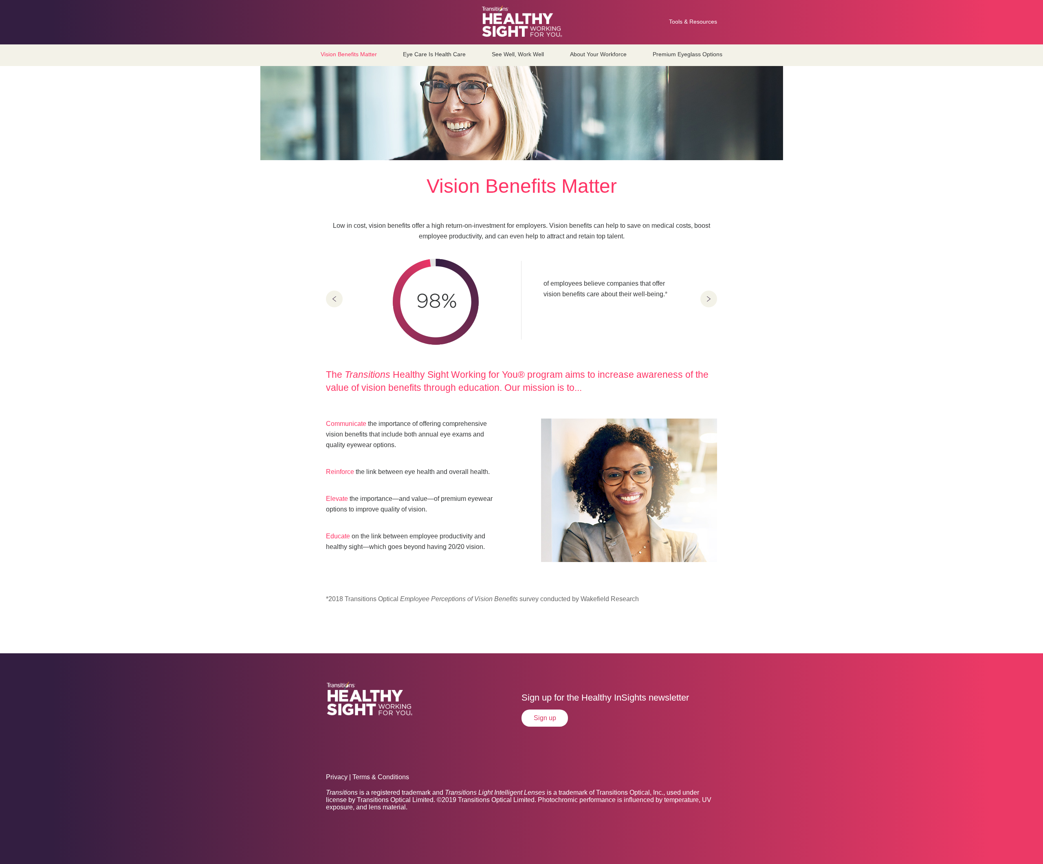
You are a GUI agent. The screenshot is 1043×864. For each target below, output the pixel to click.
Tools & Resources (693, 21)
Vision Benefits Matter (349, 54)
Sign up (545, 717)
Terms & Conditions (380, 777)
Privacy (337, 777)
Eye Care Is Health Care (434, 54)
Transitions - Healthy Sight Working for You (521, 19)
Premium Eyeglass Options (687, 54)
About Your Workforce (598, 54)
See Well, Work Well (518, 54)
